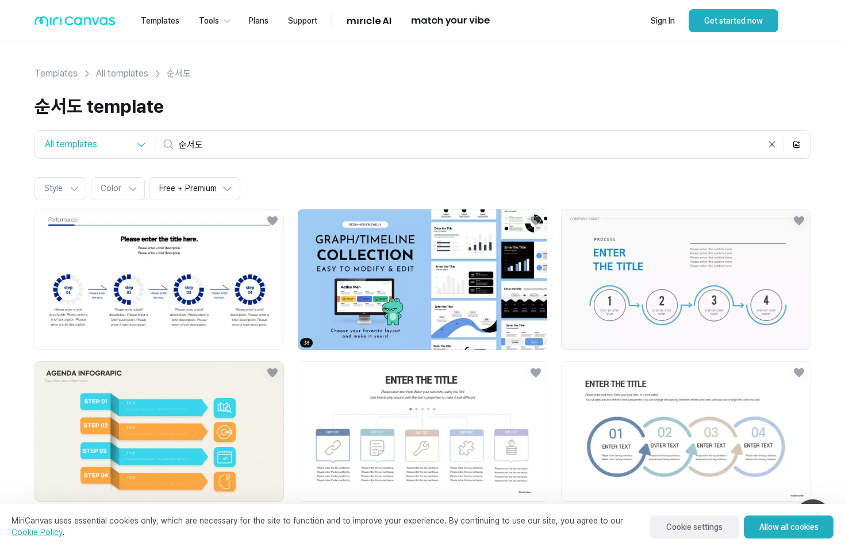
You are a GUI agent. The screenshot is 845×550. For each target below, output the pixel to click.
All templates (122, 73)
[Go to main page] (75, 24)
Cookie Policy (37, 532)
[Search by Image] (797, 144)
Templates (56, 73)
